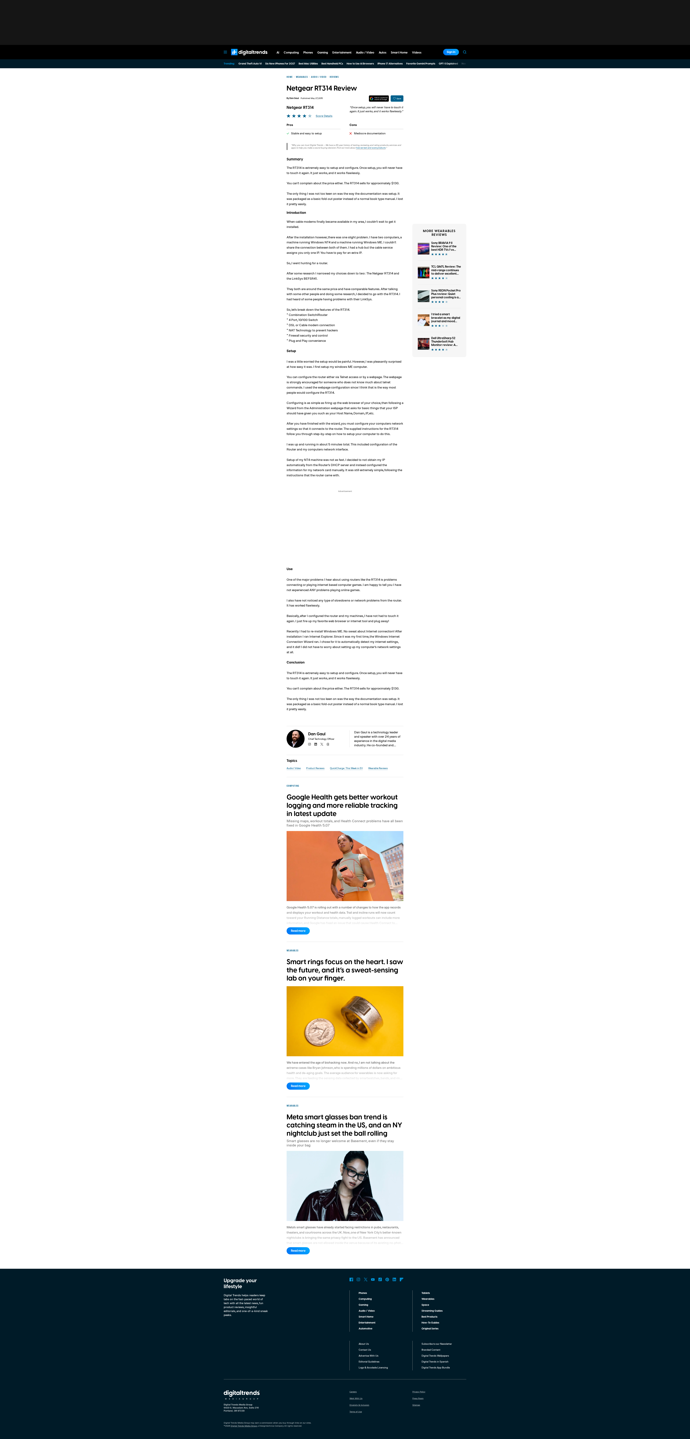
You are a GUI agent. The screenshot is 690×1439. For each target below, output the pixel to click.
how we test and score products (371, 147)
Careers (353, 1391)
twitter (321, 744)
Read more (298, 931)
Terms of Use (355, 1411)
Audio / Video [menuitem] (365, 53)
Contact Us (365, 1349)
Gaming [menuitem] (322, 53)
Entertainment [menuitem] (341, 53)
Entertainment (367, 1323)
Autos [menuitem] (382, 53)
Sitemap (416, 1405)
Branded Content (431, 1349)
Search (464, 52)
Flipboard (401, 1279)
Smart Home (366, 1317)
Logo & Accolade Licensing (373, 1367)
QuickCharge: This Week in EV (346, 768)
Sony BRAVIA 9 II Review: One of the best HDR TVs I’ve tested (443, 248)
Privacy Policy (418, 1391)
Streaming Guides (432, 1311)
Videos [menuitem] (416, 53)
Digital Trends (242, 57)
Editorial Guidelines (369, 1361)
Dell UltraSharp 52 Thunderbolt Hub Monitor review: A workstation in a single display (443, 345)
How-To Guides (430, 1323)
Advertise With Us (368, 1355)
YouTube (373, 1279)
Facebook (351, 1279)
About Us (364, 1343)
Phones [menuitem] (308, 53)
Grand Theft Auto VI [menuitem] (250, 64)
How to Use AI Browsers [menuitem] (360, 64)
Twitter (365, 1279)
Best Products (429, 1317)
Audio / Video (294, 768)
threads (327, 744)
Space (425, 1305)
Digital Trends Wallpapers (435, 1355)
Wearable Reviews (378, 768)
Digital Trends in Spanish (435, 1361)
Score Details (324, 116)
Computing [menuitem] (291, 53)
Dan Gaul (294, 98)
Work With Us (355, 1398)
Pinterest (387, 1279)
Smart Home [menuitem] (399, 53)
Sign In (451, 52)
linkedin (315, 744)
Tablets (426, 1293)
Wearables (428, 1299)
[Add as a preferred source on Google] (379, 98)
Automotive (365, 1329)
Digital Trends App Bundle (436, 1367)
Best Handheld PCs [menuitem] (332, 64)
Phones (363, 1293)
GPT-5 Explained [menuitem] (448, 64)
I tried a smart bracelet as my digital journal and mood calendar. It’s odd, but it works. (445, 321)
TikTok (380, 1279)
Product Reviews (315, 768)
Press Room (418, 1398)
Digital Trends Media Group (244, 1425)
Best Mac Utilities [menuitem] (308, 64)
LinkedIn (394, 1279)
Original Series (430, 1329)
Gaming (363, 1305)
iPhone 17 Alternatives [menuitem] (390, 64)
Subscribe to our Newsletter (437, 1343)
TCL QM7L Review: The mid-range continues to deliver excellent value (446, 272)
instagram (309, 744)
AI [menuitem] (278, 53)
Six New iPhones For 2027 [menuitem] (280, 64)
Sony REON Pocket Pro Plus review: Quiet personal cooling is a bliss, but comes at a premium (446, 297)
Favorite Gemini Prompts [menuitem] (420, 64)
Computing (365, 1299)
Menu (225, 52)
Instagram (358, 1279)
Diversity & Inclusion (359, 1405)
